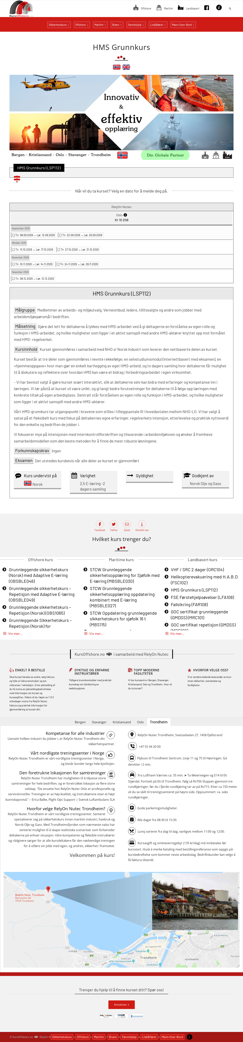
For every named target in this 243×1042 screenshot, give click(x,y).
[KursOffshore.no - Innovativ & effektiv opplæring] (27, 8)
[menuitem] (142, 8)
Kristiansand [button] (122, 722)
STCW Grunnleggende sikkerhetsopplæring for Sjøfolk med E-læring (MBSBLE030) (125, 575)
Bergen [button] (80, 722)
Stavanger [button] (99, 722)
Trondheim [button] (159, 722)
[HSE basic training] (126, 68)
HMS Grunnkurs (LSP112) (194, 589)
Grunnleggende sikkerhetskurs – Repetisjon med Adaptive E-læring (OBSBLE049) (42, 594)
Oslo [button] (140, 722)
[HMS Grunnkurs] (117, 68)
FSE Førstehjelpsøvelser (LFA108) (202, 597)
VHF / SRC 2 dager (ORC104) (197, 569)
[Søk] (230, 8)
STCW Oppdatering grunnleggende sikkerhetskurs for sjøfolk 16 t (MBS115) (123, 618)
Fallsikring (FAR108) (189, 604)
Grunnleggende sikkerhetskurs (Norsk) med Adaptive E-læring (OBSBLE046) (38, 575)
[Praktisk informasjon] (190, 1037)
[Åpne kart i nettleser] (121, 920)
